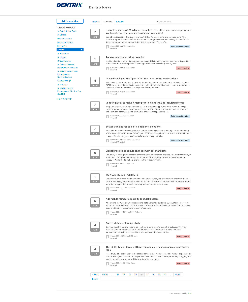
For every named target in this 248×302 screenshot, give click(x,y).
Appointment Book (67, 31)
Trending (107, 21)
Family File (62, 46)
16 (141, 274)
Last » (95, 278)
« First (95, 274)
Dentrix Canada (64, 38)
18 (153, 274)
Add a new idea (70, 21)
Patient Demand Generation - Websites (67, 66)
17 (147, 274)
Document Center (65, 42)
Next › (178, 274)
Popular (120, 21)
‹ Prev (105, 274)
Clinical (62, 35)
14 (129, 274)
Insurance (64, 53)
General (70, 49)
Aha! (189, 293)
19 (159, 274)
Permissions (63, 81)
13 (124, 274)
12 (118, 274)
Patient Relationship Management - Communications (67, 74)
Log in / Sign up (64, 98)
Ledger (62, 57)
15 (135, 274)
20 (165, 274)
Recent (95, 21)
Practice (63, 84)
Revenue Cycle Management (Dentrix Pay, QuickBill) (69, 91)
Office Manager (64, 61)
